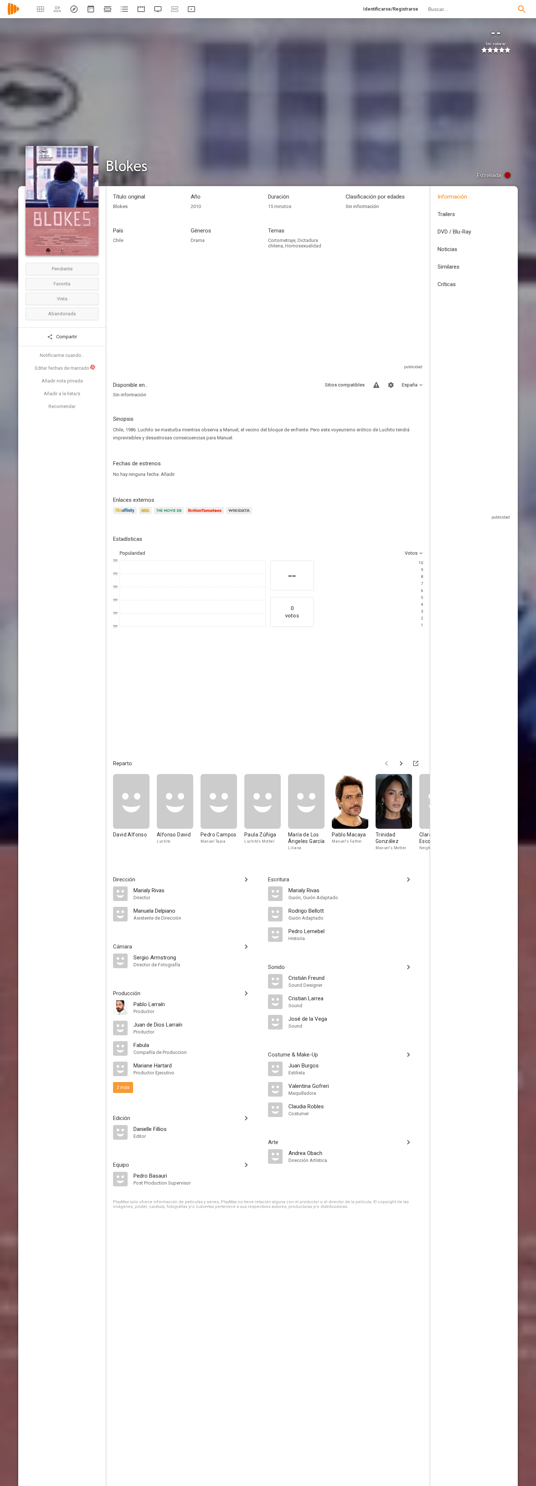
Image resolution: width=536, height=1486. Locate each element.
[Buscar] (521, 9)
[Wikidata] (240, 514)
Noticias (447, 249)
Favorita (62, 283)
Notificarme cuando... (62, 355)
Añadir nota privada (62, 381)
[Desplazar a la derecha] (401, 763)
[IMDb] (146, 514)
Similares (448, 266)
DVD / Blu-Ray (454, 231)
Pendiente (62, 269)
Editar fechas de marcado (65, 368)
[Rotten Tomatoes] (206, 514)
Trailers (446, 214)
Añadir (168, 474)
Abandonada (62, 313)
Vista (62, 298)
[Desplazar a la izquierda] (386, 763)
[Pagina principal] (13, 13)
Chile (118, 240)
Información (452, 196)
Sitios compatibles (345, 385)
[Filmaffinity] (126, 514)
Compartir (66, 336)
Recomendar (61, 406)
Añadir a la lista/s (62, 393)
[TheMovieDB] (170, 514)
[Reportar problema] (376, 385)
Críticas (447, 284)
